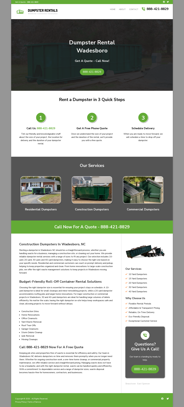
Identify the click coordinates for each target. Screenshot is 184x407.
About (122, 9)
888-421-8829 (32, 2)
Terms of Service (34, 402)
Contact (133, 9)
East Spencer (143, 383)
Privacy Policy (20, 402)
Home (112, 9)
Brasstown (130, 383)
